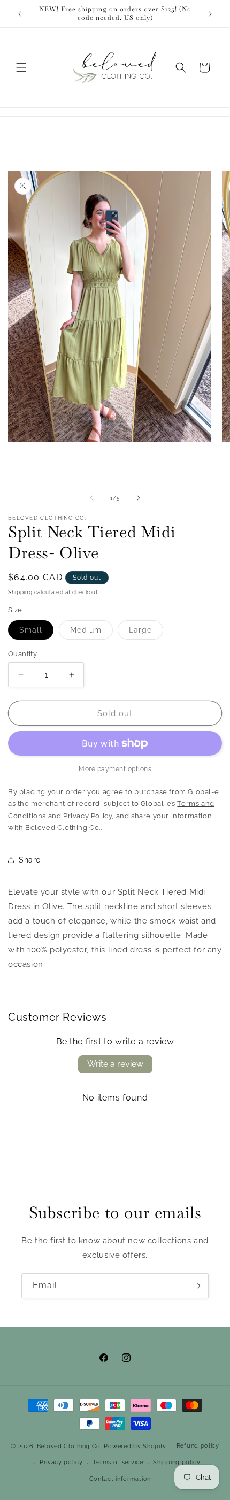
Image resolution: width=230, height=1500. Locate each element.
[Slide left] (91, 498)
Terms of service (118, 1462)
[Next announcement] (210, 14)
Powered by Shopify (135, 1446)
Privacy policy (61, 1462)
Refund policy (198, 1445)
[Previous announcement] (20, 14)
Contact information (120, 1478)
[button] (21, 67)
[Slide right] (138, 498)
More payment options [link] (115, 769)
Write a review (115, 1064)
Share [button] (30, 860)
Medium (91, 632)
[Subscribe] (196, 1285)
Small (36, 632)
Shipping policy (177, 1462)
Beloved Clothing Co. (69, 1446)
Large (146, 632)
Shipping (20, 592)
